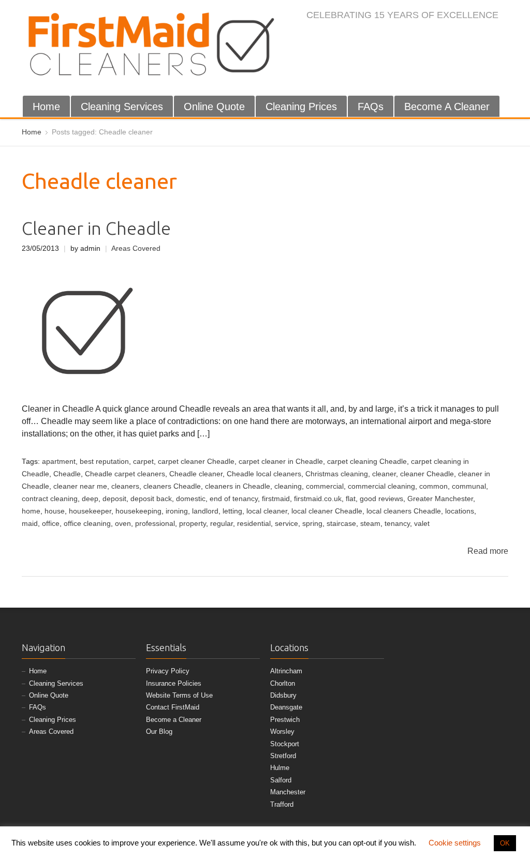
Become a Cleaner (173, 719)
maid (30, 523)
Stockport (284, 744)
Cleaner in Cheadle (96, 228)
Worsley (282, 731)
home (31, 511)
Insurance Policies (173, 683)
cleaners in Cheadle (237, 486)
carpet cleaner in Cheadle (281, 461)
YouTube (485, 37)
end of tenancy (234, 499)
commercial (325, 486)
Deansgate (286, 707)
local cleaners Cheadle (403, 511)
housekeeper (90, 511)
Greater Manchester (440, 499)
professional (155, 523)
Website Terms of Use (179, 695)
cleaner (384, 474)
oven (123, 523)
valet (422, 523)
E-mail (502, 37)
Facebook (416, 37)
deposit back (151, 499)
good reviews (381, 499)
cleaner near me (80, 486)
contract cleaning (50, 499)
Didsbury (283, 695)
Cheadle (67, 474)
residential (254, 523)
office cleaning (87, 523)
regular (221, 523)
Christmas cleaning (336, 474)
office (51, 523)
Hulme (279, 768)
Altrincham (286, 671)
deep (90, 499)
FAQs (371, 106)
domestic (190, 499)
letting (232, 511)
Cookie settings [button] (455, 842)
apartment (59, 461)
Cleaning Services (122, 106)
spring (312, 523)
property (192, 523)
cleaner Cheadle (427, 474)
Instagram (451, 37)
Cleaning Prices (301, 106)
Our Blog (159, 731)
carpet (143, 461)
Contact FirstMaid (172, 707)
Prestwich (285, 719)
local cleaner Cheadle (326, 511)
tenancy (397, 523)
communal (469, 486)
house (55, 511)
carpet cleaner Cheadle (196, 461)
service (286, 523)
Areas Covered (135, 248)
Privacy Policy (167, 671)
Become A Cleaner (447, 106)
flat (351, 499)
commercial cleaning (381, 486)
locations (459, 511)
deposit (114, 499)
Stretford (283, 756)
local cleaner (266, 511)
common (433, 486)
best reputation (104, 461)
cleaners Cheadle (172, 486)
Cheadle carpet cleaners (125, 474)
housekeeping (138, 511)
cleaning (288, 486)
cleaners (125, 486)
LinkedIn (468, 37)
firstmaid (276, 499)
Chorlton (282, 683)
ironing (177, 511)
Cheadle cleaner (196, 474)
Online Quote (214, 106)
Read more (487, 551)
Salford (280, 780)
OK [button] (505, 843)
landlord (205, 511)
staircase (341, 523)
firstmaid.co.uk (318, 499)
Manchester (287, 792)
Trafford (281, 804)
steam (370, 523)
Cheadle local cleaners (264, 474)
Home (46, 106)
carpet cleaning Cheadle (367, 461)
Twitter (434, 37)
